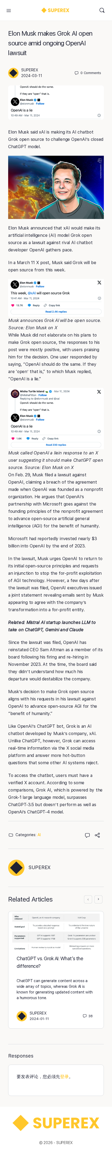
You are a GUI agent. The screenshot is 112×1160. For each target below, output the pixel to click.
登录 (64, 1076)
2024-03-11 (31, 76)
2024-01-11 (39, 1019)
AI (39, 835)
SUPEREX (29, 70)
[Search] (102, 10)
